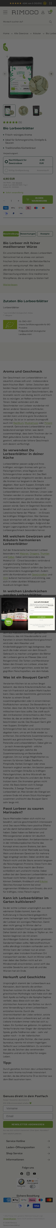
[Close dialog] (53, 598)
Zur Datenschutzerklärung (44, 626)
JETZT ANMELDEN (41, 617)
